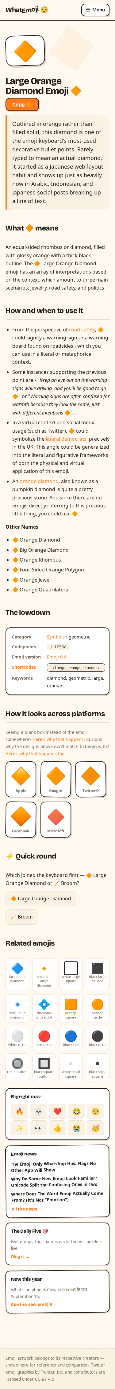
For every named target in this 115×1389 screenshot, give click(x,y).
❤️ (57, 1111)
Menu (95, 10)
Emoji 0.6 (56, 657)
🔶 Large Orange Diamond (41, 898)
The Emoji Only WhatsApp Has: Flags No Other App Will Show (53, 1166)
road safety (82, 329)
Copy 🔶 (22, 104)
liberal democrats (66, 438)
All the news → (27, 1209)
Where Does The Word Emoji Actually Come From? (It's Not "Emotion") (57, 1196)
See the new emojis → (34, 1305)
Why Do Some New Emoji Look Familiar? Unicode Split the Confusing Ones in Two (54, 1181)
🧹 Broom (22, 916)
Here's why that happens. (59, 739)
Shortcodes (24, 667)
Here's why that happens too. (36, 753)
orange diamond (39, 481)
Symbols (56, 637)
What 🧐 (27, 10)
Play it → (20, 1256)
